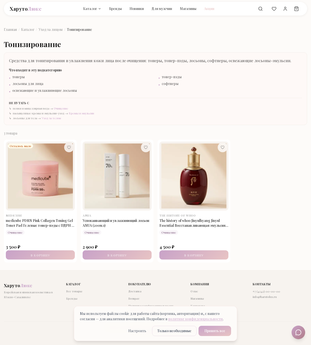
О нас (194, 291)
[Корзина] (296, 9)
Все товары (74, 291)
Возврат (133, 298)
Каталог (90, 8)
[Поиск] (260, 9)
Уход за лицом (51, 29)
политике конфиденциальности (195, 319)
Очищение (61, 108)
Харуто (26, 8)
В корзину (40, 255)
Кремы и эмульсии (81, 113)
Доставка (134, 291)
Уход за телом (51, 118)
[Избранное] (274, 9)
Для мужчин (162, 8)
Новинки (137, 8)
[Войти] (285, 8)
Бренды (115, 8)
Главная (10, 29)
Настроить (137, 330)
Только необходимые (174, 330)
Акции (209, 8)
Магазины (188, 8)
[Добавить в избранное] (69, 147)
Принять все (214, 330)
